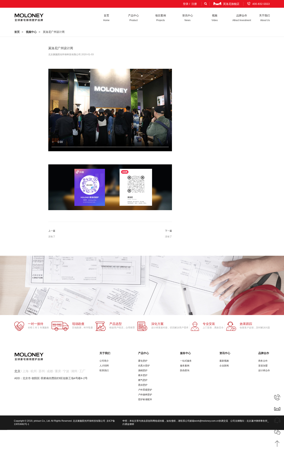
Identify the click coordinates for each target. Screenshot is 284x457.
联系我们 (104, 370)
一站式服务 (186, 360)
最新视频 (224, 360)
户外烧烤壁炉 (145, 394)
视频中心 (31, 31)
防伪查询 (184, 370)
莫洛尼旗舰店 (231, 3)
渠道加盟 (263, 365)
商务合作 (263, 360)
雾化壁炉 (142, 360)
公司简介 (104, 360)
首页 (17, 31)
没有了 (51, 236)
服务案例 (184, 365)
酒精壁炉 (142, 370)
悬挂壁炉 (142, 385)
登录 (185, 3)
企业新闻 (224, 365)
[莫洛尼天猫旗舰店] (277, 409)
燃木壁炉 (142, 375)
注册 (194, 3)
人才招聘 (104, 365)
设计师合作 (264, 370)
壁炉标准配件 (145, 399)
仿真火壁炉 (144, 365)
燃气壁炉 (142, 380)
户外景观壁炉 (145, 389)
